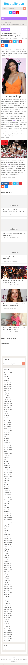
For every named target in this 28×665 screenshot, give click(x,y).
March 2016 (7, 465)
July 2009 (6, 619)
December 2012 (8, 540)
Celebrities (7, 22)
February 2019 (7, 399)
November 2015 (8, 473)
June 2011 (6, 575)
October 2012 (7, 544)
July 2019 (6, 392)
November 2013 (8, 519)
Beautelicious (14, 4)
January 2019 (7, 401)
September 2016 (8, 453)
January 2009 (7, 630)
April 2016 (6, 463)
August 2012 (7, 548)
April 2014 (6, 509)
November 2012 (8, 542)
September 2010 (8, 592)
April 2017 (6, 440)
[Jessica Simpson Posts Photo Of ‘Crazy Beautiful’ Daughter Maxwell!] (14, 319)
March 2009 (7, 627)
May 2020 (6, 376)
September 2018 (8, 409)
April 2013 (6, 532)
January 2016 (7, 469)
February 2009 (7, 629)
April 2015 (6, 486)
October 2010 (7, 590)
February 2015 (7, 490)
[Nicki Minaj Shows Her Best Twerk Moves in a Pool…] (14, 248)
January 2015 (7, 492)
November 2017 (8, 426)
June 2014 (6, 505)
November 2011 (8, 565)
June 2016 (6, 459)
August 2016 (7, 455)
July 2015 (6, 480)
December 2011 (8, 563)
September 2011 (8, 569)
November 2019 (8, 386)
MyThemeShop (23, 659)
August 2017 (7, 432)
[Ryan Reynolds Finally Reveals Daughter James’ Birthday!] (14, 225)
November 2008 (8, 634)
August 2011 (7, 571)
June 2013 (6, 528)
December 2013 (8, 517)
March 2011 (7, 580)
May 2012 (6, 553)
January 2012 (7, 561)
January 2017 (7, 446)
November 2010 (8, 588)
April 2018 (6, 417)
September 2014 (8, 500)
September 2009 (8, 615)
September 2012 (8, 546)
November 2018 (8, 405)
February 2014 (7, 513)
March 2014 (7, 511)
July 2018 (6, 411)
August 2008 (7, 640)
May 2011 (6, 577)
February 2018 (7, 421)
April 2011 (6, 578)
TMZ (7, 164)
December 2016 (8, 448)
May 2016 (6, 461)
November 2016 (8, 449)
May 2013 (6, 530)
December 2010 (8, 586)
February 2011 (7, 582)
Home (2, 22)
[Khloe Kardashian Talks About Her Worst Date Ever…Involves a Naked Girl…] (14, 201)
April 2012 (6, 555)
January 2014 (7, 515)
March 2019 (7, 398)
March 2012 (7, 557)
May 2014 (6, 507)
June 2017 (6, 436)
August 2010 (7, 594)
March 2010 (7, 604)
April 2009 (6, 625)
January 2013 (7, 538)
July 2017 (6, 434)
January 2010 (7, 607)
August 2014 (7, 501)
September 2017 (8, 430)
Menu (3, 18)
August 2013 (7, 525)
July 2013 (6, 527)
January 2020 (7, 384)
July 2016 (6, 457)
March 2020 (7, 380)
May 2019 (6, 394)
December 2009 (8, 609)
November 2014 (8, 496)
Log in (5, 649)
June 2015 (6, 482)
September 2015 (8, 476)
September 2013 (8, 523)
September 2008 (8, 638)
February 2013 (7, 536)
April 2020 (6, 378)
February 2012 (7, 559)
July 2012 (6, 550)
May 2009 (6, 623)
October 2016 (7, 451)
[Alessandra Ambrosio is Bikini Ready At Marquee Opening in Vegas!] (14, 295)
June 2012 (6, 552)
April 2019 (6, 396)
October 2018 (7, 407)
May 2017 (6, 438)
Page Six (15, 120)
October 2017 (7, 428)
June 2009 (6, 621)
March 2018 (7, 419)
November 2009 (8, 611)
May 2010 (6, 600)
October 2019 (7, 388)
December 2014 (8, 494)
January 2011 (7, 584)
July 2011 (6, 573)
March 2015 (7, 488)
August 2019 (7, 390)
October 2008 (7, 636)
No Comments (24, 38)
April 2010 (6, 602)
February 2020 (7, 382)
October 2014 (7, 498)
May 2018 (6, 415)
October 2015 (7, 475)
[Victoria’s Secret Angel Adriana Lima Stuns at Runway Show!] (14, 272)
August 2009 (7, 617)
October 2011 (7, 567)
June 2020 (6, 374)
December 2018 (8, 403)
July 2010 (6, 596)
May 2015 (6, 484)
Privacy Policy (14, 661)
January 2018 (7, 423)
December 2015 (8, 471)
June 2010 (6, 598)
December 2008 (8, 632)
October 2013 (7, 521)
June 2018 (6, 413)
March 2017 (7, 442)
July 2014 (6, 503)
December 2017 (8, 424)
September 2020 (8, 372)
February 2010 (7, 605)
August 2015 (7, 478)
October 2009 (7, 613)
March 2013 (7, 534)
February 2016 (7, 467)
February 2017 (7, 444)
